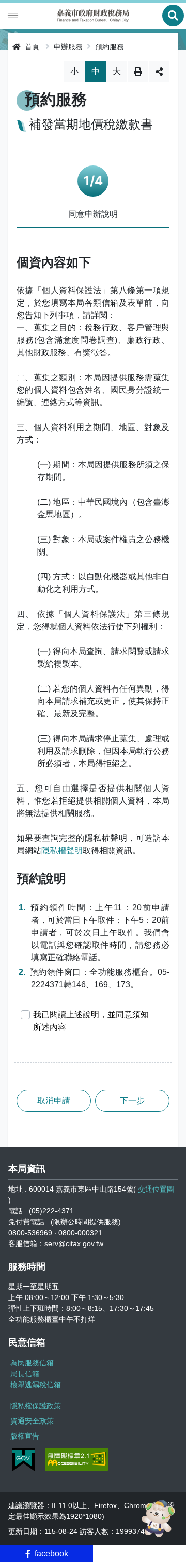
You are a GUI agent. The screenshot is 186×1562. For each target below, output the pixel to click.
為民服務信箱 (32, 1363)
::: (7, 45)
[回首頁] (93, 15)
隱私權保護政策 (35, 1406)
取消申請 (53, 1100)
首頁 (31, 47)
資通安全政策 (32, 1421)
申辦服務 (68, 47)
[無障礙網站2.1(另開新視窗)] (76, 1459)
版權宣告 (24, 1436)
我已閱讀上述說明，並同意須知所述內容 (91, 1020)
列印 (138, 71)
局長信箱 (24, 1374)
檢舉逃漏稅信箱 (35, 1384)
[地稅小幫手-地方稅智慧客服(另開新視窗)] (160, 1518)
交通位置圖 (156, 1189)
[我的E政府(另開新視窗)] (23, 1459)
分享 (159, 71)
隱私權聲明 (62, 850)
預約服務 (109, 47)
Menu (13, 15)
